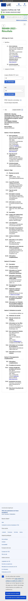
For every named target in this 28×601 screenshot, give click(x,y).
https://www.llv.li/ (12, 62)
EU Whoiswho (5, 569)
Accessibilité (4, 544)
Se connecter (18, 5)
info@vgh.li (16, 376)
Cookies (3, 541)
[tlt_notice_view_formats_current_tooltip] (22, 110)
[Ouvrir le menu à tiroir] (3, 26)
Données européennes (7, 564)
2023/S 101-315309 (15, 294)
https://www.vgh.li (13, 379)
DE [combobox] (6, 78)
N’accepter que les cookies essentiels (15, 597)
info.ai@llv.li (16, 56)
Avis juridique (5, 539)
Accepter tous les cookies (12, 593)
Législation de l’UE (6, 561)
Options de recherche (21, 20)
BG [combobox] (6, 90)
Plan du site (4, 554)
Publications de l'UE (6, 572)
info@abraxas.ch (17, 341)
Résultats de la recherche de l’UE (9, 566)
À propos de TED (6, 551)
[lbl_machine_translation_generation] (20, 100)
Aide (3, 522)
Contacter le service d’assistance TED (10, 525)
